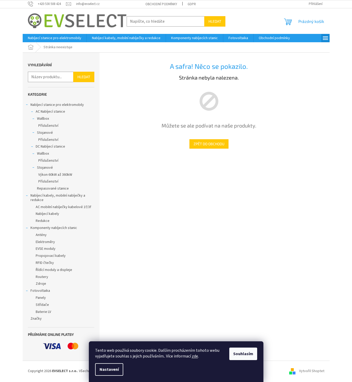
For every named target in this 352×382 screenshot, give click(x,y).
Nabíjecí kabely (47, 213)
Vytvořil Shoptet (311, 371)
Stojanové (45, 132)
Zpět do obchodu (209, 144)
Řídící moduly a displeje (54, 269)
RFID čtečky (45, 262)
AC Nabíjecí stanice (50, 111)
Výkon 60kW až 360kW (55, 174)
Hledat (214, 21)
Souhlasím (243, 354)
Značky (36, 318)
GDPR (192, 4)
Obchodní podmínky (161, 4)
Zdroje (41, 283)
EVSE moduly (45, 248)
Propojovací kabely (51, 255)
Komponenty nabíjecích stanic (53, 228)
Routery (42, 277)
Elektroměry (45, 242)
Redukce (43, 220)
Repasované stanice (53, 188)
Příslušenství (48, 125)
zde (195, 356)
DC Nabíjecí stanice (50, 146)
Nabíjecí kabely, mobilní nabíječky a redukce (57, 198)
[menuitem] (55, 38)
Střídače (42, 304)
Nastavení (109, 369)
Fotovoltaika (40, 290)
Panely (41, 297)
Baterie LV (43, 311)
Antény (41, 235)
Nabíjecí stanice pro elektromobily (57, 104)
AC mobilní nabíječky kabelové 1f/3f (63, 207)
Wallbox (43, 118)
